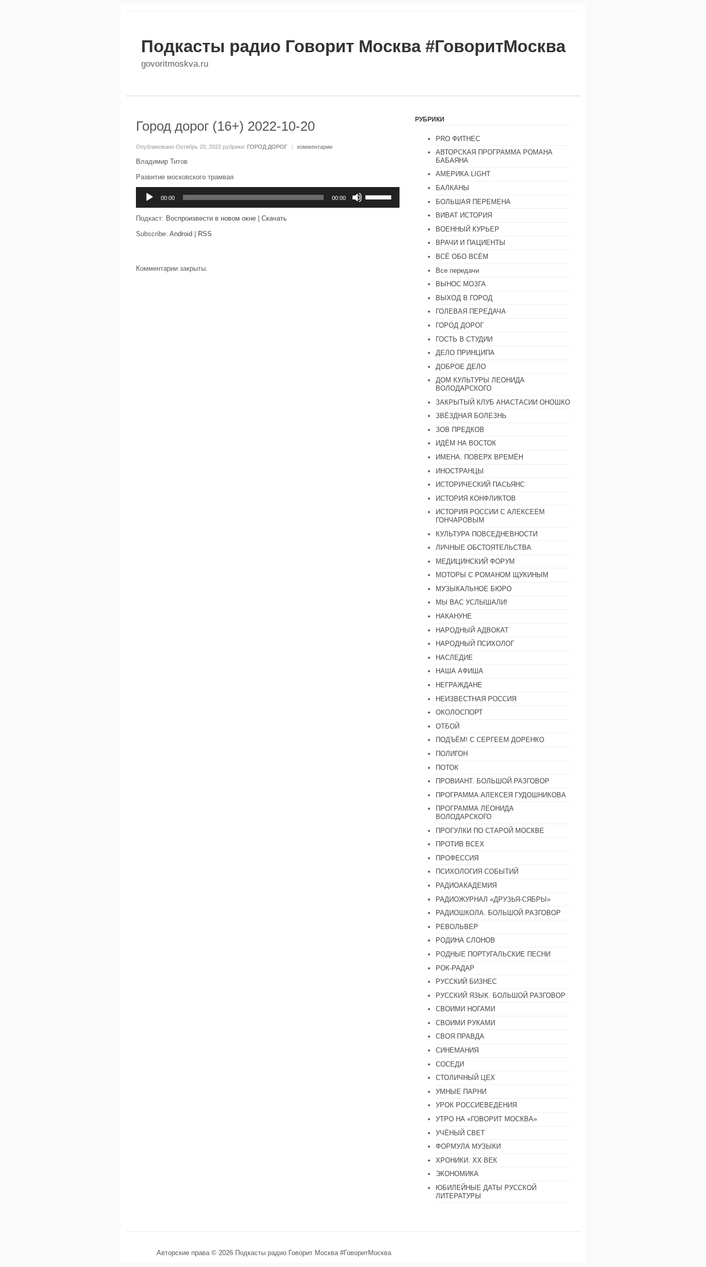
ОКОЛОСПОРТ (459, 712)
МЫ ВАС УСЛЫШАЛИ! (472, 602)
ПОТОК (447, 767)
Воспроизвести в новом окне (211, 218)
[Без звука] (357, 197)
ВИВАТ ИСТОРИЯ (464, 215)
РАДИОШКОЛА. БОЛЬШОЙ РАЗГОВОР (498, 913)
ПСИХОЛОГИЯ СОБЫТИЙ (477, 871)
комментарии (314, 147)
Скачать (274, 218)
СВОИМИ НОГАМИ (465, 1009)
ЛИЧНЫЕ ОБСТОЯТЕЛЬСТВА (483, 547)
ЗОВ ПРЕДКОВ (460, 430)
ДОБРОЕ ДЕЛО (461, 366)
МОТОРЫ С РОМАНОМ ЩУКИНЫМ (492, 575)
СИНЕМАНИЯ (457, 1050)
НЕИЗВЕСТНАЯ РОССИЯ (476, 699)
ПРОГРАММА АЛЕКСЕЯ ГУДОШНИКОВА (501, 795)
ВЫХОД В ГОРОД (464, 298)
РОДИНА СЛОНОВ (465, 940)
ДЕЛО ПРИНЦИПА (465, 353)
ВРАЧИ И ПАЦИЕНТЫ (470, 242)
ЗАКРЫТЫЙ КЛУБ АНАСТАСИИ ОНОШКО (503, 402)
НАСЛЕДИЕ (454, 657)
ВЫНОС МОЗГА (461, 284)
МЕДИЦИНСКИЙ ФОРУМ (475, 561)
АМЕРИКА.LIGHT (463, 174)
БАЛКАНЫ (452, 188)
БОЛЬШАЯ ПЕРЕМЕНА (473, 202)
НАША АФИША (459, 671)
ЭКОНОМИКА (457, 1174)
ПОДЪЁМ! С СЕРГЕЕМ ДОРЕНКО (490, 740)
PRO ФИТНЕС (458, 139)
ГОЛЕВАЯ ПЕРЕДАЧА (471, 311)
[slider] (379, 196)
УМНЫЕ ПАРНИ (461, 1091)
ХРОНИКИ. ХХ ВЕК (466, 1160)
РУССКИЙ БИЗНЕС (466, 981)
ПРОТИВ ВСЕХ (460, 844)
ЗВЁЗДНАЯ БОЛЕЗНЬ (471, 416)
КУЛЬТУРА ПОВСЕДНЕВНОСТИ (487, 534)
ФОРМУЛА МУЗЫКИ (468, 1146)
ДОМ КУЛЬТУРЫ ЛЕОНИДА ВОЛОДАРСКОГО (480, 384)
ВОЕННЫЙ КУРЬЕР (467, 229)
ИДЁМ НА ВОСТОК (466, 443)
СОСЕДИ (450, 1064)
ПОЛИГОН (452, 754)
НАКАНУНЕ (454, 616)
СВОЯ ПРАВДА (460, 1036)
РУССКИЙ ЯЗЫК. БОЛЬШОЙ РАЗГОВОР (500, 995)
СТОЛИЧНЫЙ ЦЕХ (465, 1077)
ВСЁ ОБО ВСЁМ (462, 256)
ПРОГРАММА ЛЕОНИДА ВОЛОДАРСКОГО (475, 813)
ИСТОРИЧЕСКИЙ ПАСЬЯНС (480, 484)
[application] (268, 197)
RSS (205, 234)
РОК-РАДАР (455, 968)
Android (181, 234)
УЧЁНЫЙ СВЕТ (460, 1133)
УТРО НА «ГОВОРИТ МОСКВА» (486, 1119)
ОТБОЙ (447, 726)
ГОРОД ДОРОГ (267, 147)
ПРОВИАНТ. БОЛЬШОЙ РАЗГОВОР (492, 781)
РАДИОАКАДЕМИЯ (466, 885)
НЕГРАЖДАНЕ (459, 685)
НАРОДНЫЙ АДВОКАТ (472, 630)
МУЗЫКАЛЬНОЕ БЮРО (474, 589)
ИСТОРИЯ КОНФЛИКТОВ (476, 498)
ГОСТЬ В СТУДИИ (464, 339)
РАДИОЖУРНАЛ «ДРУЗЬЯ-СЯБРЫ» (493, 899)
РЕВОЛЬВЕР (457, 927)
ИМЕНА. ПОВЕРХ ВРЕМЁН (479, 457)
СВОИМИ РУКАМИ (465, 1023)
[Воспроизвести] (149, 197)
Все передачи (457, 270)
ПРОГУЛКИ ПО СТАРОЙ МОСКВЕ (490, 831)
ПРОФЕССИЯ (457, 858)
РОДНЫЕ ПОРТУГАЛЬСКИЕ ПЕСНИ (493, 954)
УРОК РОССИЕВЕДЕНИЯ (476, 1105)
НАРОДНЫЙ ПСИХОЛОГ (475, 643)
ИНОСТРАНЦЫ (460, 471)
